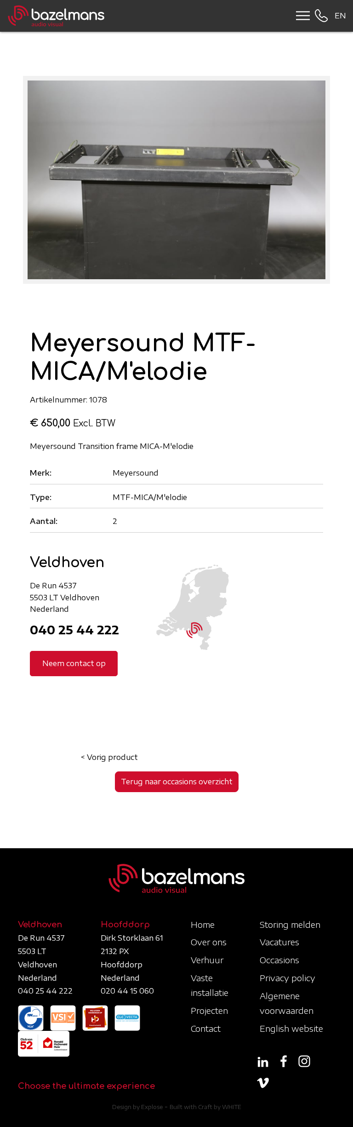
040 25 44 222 (74, 629)
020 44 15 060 (127, 990)
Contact (206, 1028)
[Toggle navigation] (299, 15)
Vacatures (279, 942)
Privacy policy (287, 977)
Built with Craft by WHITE (205, 1107)
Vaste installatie (209, 985)
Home (203, 924)
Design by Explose (137, 1107)
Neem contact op (74, 663)
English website (291, 1028)
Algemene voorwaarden (286, 1003)
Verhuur (207, 959)
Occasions (279, 959)
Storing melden (290, 924)
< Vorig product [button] (109, 757)
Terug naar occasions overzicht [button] (177, 781)
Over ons (209, 942)
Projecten (209, 1010)
